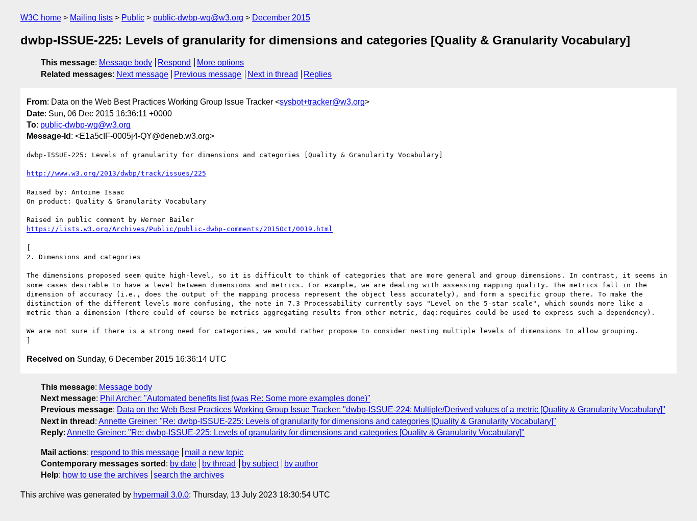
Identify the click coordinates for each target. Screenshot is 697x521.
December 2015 (281, 17)
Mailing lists (91, 17)
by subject (260, 463)
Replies (318, 74)
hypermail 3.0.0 (161, 494)
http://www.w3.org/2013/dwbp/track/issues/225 (116, 173)
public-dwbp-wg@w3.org (198, 17)
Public (132, 17)
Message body (125, 62)
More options (220, 62)
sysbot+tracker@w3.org (322, 101)
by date (183, 463)
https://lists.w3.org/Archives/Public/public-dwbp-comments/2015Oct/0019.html (180, 229)
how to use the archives (105, 474)
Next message (142, 74)
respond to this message (135, 452)
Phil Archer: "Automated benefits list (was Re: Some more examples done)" (235, 398)
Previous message (207, 74)
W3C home (40, 17)
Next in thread (272, 74)
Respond (174, 62)
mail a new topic (214, 452)
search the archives (189, 474)
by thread (219, 463)
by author (301, 463)
